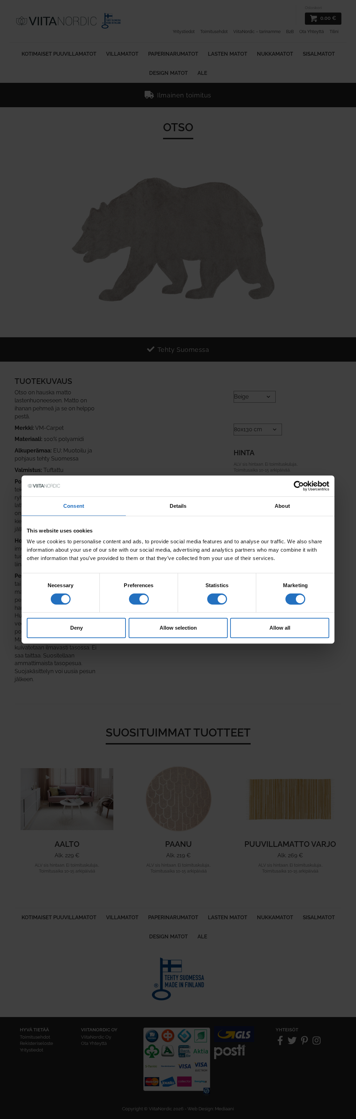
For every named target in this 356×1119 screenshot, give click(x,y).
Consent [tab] (73, 506)
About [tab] (282, 506)
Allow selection (178, 628)
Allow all (279, 628)
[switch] (139, 599)
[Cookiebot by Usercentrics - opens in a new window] (298, 486)
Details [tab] (178, 506)
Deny (76, 628)
